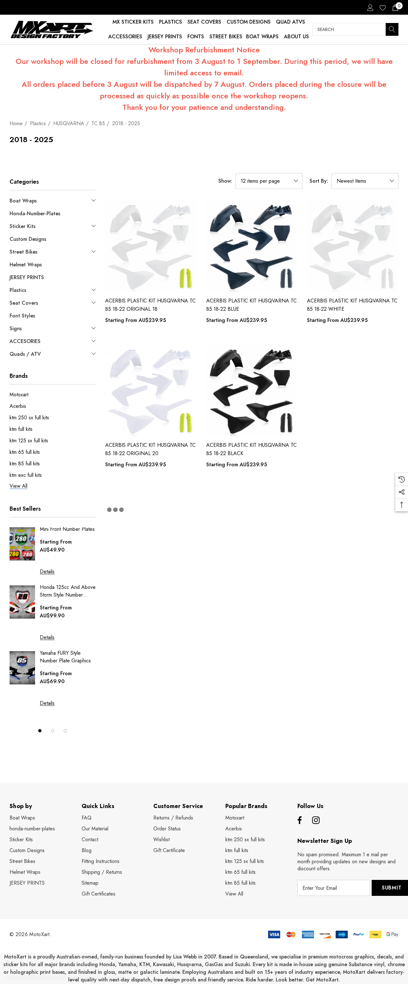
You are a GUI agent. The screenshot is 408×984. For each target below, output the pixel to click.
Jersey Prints (165, 36)
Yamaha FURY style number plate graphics (65, 656)
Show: (225, 181)
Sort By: (319, 181)
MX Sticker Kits (133, 22)
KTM (144, 964)
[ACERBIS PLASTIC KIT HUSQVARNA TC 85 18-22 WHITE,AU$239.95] (352, 246)
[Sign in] (370, 7)
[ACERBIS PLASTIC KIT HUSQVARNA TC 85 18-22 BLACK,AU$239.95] (252, 391)
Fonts (195, 36)
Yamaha (127, 964)
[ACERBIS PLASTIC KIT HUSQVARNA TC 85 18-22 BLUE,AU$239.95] (252, 246)
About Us (296, 36)
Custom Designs (249, 22)
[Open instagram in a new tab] (316, 820)
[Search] (392, 29)
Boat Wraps (262, 36)
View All (234, 893)
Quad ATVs (290, 22)
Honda (107, 964)
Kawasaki (163, 964)
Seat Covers (204, 22)
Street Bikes (225, 36)
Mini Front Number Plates (67, 529)
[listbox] (365, 181)
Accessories (125, 36)
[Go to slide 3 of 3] (65, 730)
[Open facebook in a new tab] (299, 820)
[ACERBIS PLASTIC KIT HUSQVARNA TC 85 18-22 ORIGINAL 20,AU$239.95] (151, 391)
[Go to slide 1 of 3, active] (39, 730)
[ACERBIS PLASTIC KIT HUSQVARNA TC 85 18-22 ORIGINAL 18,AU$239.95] (151, 246)
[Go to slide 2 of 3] (52, 730)
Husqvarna (189, 964)
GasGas (214, 964)
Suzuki (242, 964)
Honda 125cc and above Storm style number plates (68, 592)
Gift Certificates (98, 893)
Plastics (170, 22)
